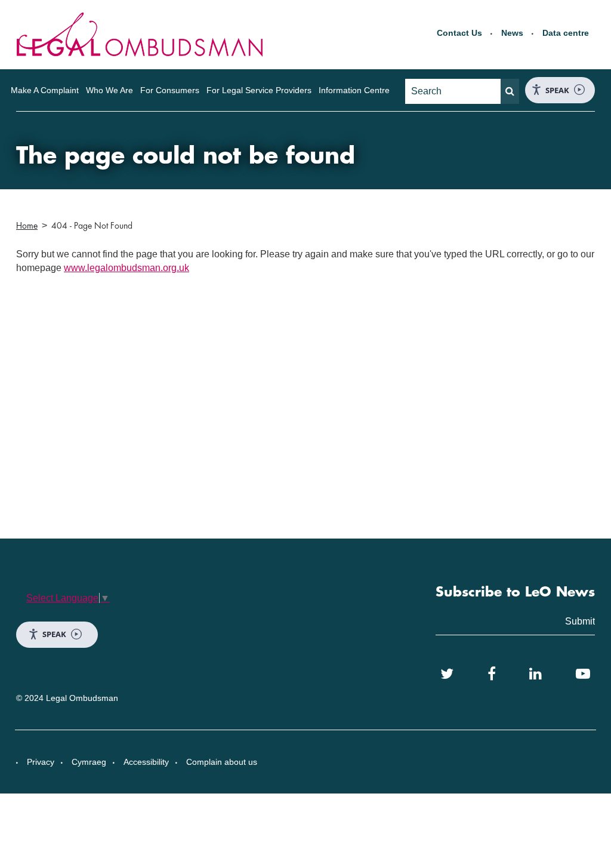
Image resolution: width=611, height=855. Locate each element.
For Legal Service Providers (258, 90)
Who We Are (109, 90)
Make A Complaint (45, 90)
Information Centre (354, 90)
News (512, 33)
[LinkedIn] (535, 674)
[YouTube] (583, 674)
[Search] (510, 91)
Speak (557, 90)
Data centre (565, 33)
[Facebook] (492, 674)
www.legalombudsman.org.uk (126, 268)
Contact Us (459, 33)
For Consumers (169, 90)
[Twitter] (447, 674)
